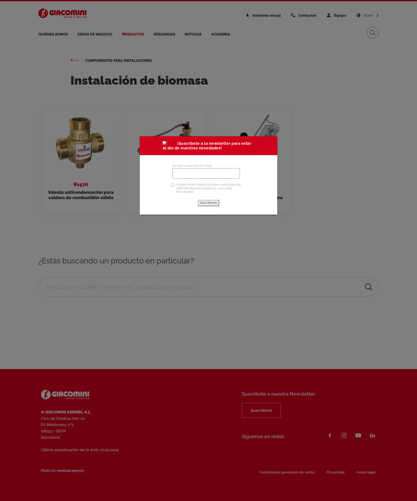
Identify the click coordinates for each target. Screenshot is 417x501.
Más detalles (185, 192)
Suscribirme (208, 202)
